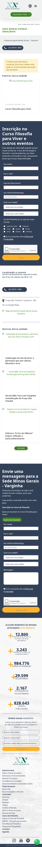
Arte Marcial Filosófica (11, 824)
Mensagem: (9, 570)
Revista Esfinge (8, 813)
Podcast (5, 802)
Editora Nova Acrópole (11, 810)
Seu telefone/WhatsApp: (14, 193)
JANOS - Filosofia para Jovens (14, 821)
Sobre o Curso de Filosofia (13, 818)
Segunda (25, 226)
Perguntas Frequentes (11, 826)
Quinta (27, 229)
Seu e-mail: (9, 173)
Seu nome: (9, 164)
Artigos (5, 800)
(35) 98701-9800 (15, 47)
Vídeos (5, 805)
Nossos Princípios (9, 778)
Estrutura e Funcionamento (13, 775)
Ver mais (21, 448)
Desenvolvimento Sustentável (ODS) (17, 783)
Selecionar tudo (11, 226)
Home (19, 24)
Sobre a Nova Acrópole (11, 773)
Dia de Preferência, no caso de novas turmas (19, 220)
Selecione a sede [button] (20, 14)
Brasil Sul (6, 789)
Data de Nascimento (13, 183)
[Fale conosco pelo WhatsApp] (37, 842)
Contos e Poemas (9, 808)
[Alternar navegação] (35, 6)
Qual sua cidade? (11, 202)
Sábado (18, 232)
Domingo (29, 232)
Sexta (8, 232)
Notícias (5, 797)
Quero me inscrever (12, 519)
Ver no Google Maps (10, 305)
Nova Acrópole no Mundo (12, 792)
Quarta (17, 229)
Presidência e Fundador (12, 781)
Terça (8, 229)
